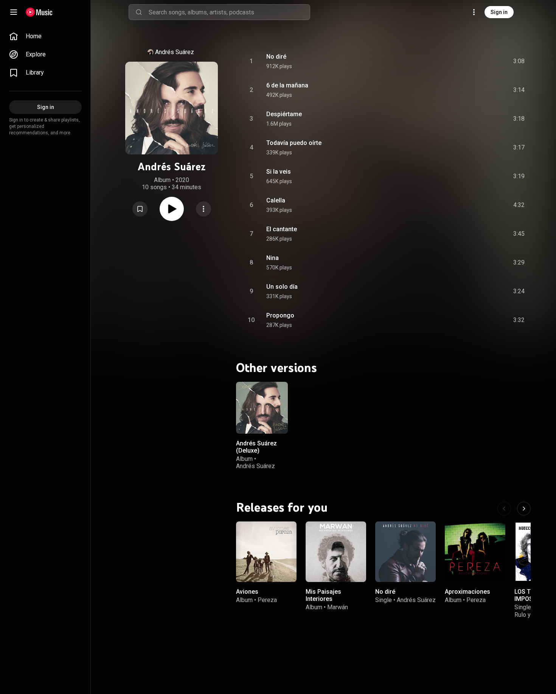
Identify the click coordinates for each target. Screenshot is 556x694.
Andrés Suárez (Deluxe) (256, 446)
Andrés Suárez (174, 52)
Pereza (267, 600)
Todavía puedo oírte (293, 142)
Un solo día (282, 286)
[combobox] (229, 12)
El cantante (281, 229)
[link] (45, 36)
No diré (276, 56)
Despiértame (284, 114)
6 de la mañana (287, 85)
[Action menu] (203, 208)
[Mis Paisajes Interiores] (336, 551)
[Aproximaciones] (475, 551)
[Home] (39, 12)
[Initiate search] (139, 12)
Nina (272, 257)
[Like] (462, 61)
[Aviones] (266, 551)
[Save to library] (139, 208)
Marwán (337, 607)
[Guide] (13, 12)
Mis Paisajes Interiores (323, 595)
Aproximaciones (467, 591)
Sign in (499, 12)
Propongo (280, 315)
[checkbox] (519, 61)
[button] (140, 208)
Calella (275, 200)
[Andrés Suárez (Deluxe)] (262, 408)
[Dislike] (476, 61)
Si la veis (278, 171)
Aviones (247, 591)
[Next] (523, 508)
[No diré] (405, 551)
